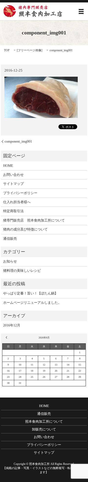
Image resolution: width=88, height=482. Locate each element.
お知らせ (10, 261)
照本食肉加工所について (44, 421)
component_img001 (18, 141)
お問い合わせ (13, 175)
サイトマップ (13, 184)
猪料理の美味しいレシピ (22, 270)
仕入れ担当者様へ (17, 202)
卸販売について (44, 429)
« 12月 (7, 337)
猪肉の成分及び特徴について (25, 229)
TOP (7, 50)
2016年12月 (11, 325)
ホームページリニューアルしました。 (32, 302)
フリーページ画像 (29, 50)
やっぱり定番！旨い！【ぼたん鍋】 (30, 293)
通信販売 (10, 239)
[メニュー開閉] (81, 11)
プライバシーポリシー (20, 193)
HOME (8, 166)
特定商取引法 (13, 211)
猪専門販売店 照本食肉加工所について (34, 220)
